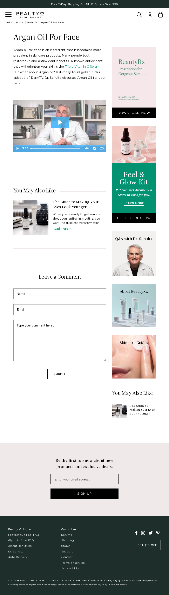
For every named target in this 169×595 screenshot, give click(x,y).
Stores (65, 545)
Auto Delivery (18, 557)
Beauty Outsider (19, 529)
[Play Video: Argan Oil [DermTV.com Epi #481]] (60, 122)
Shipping (67, 540)
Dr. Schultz (15, 551)
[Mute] (86, 148)
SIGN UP (84, 493)
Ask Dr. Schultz (15, 22)
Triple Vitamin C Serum (82, 66)
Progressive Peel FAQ (23, 534)
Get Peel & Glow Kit (134, 219)
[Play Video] (17, 148)
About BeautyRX (20, 545)
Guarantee (68, 529)
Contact (67, 557)
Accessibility (70, 568)
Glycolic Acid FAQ (21, 540)
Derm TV (32, 22)
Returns (66, 534)
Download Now (134, 112)
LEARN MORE (134, 203)
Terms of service (73, 562)
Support (67, 551)
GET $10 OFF (147, 545)
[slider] (56, 148)
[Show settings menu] (94, 148)
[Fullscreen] (102, 148)
